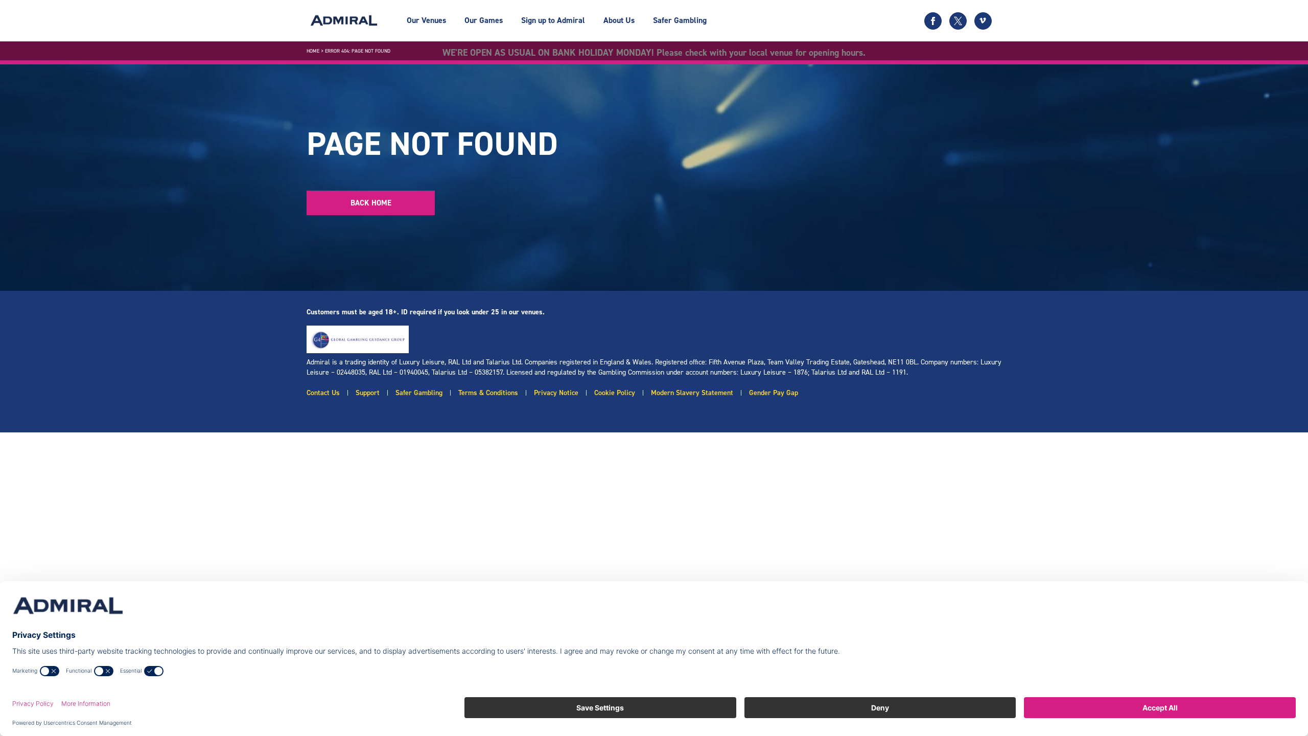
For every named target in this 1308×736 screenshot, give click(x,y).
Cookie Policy (614, 393)
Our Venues (426, 20)
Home (313, 51)
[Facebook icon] (933, 21)
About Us (619, 20)
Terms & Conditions (488, 393)
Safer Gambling (680, 20)
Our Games (483, 20)
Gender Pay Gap (773, 393)
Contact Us (323, 393)
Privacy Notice (556, 393)
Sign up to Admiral (553, 20)
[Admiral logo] (344, 20)
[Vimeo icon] (983, 21)
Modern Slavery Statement (692, 393)
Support (368, 393)
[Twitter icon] (958, 21)
